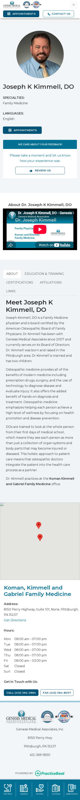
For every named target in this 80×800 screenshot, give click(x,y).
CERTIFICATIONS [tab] (19, 282)
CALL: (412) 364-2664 (21, 692)
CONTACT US (60, 13)
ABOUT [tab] (12, 274)
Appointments (27, 130)
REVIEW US (42, 170)
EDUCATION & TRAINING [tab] (44, 274)
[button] (40, 537)
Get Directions (15, 620)
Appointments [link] (23, 13)
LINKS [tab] (11, 291)
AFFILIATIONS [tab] (51, 282)
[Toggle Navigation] (73, 5)
